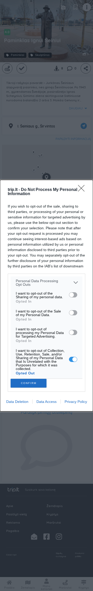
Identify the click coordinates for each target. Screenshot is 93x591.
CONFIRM (28, 383)
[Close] (83, 190)
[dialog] (46, 295)
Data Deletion (17, 402)
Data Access (46, 402)
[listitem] (46, 282)
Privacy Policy (76, 402)
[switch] (73, 294)
